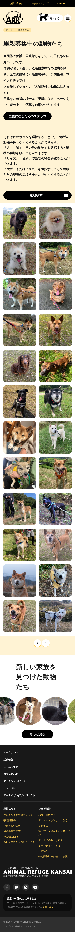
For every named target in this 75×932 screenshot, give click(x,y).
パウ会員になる (46, 815)
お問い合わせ (10, 774)
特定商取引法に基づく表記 (53, 856)
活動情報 (8, 759)
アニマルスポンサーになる (53, 820)
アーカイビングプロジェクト (19, 795)
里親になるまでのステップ (18, 815)
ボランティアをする (49, 845)
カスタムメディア (29, 926)
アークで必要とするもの (51, 840)
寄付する (43, 825)
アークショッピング (14, 781)
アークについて (12, 752)
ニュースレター (12, 788)
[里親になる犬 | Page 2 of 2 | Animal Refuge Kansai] (46, 643)
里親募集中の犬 (12, 825)
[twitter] (16, 887)
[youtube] (35, 887)
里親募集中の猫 (12, 831)
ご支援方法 (44, 808)
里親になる (9, 808)
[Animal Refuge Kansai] (13, 17)
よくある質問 (10, 766)
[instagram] (25, 887)
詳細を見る (48, 906)
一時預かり (44, 851)
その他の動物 (10, 836)
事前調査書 (9, 820)
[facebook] (6, 887)
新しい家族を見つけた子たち (19, 842)
